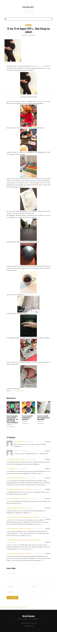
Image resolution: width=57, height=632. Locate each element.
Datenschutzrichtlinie (13, 607)
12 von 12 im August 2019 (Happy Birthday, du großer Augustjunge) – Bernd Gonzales (23, 540)
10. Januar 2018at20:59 (23, 468)
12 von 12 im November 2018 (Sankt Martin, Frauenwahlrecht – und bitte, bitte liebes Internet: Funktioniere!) (12, 419)
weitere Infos (40, 66)
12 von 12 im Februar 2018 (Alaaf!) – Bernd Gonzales (17, 498)
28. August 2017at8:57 (29, 441)
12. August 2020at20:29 (38, 553)
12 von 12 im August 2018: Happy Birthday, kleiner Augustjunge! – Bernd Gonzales (23, 517)
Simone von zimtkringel (18, 441)
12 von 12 (28, 25)
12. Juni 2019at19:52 (38, 528)
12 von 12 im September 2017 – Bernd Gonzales (16, 478)
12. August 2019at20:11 (12, 542)
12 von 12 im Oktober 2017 (12, 468)
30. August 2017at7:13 (23, 450)
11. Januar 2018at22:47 (36, 489)
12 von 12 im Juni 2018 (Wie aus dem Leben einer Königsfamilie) (43, 417)
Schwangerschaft (19, 390)
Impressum (3, 607)
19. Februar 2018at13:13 (33, 498)
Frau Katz (16, 451)
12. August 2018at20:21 (45, 517)
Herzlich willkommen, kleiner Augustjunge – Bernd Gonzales (19, 489)
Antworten (47, 441)
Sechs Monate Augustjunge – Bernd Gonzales (16, 508)
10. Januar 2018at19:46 (30, 459)
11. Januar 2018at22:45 (31, 478)
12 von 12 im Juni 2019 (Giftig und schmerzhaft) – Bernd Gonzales (20, 528)
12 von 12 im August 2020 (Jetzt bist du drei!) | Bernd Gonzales (19, 553)
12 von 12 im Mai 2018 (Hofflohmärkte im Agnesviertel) (27, 417)
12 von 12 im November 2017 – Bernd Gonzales (16, 459)
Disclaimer (23, 607)
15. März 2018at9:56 (30, 508)
